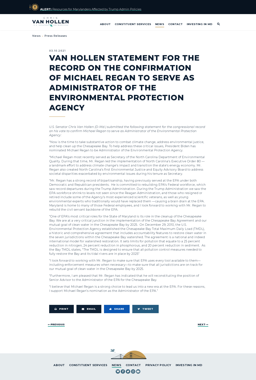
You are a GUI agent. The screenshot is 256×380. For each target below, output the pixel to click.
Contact (175, 24)
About (105, 24)
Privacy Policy (158, 365)
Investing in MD (199, 24)
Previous (58, 324)
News (159, 24)
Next (201, 324)
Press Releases (55, 35)
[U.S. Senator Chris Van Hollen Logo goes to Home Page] (52, 22)
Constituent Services (133, 24)
